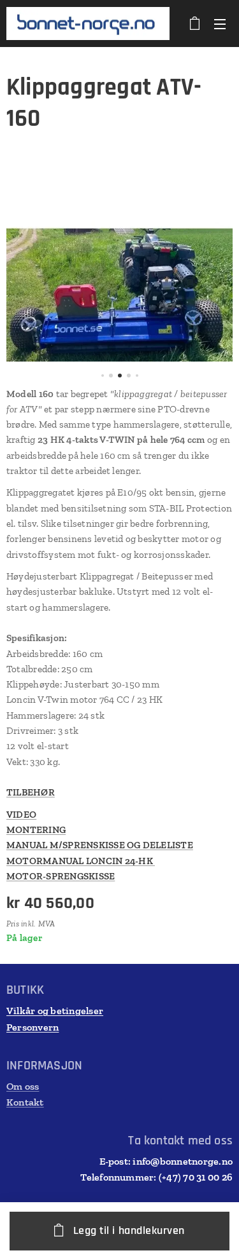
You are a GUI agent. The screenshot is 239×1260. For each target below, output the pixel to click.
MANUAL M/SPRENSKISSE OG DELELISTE (99, 845)
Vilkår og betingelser (54, 1011)
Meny (220, 23)
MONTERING (36, 830)
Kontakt (25, 1102)
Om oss (22, 1086)
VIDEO (21, 814)
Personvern (32, 1027)
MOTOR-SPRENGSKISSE (60, 876)
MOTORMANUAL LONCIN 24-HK (80, 861)
